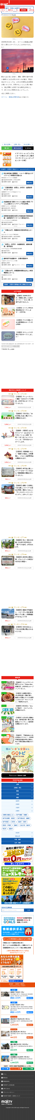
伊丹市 (13, 822)
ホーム (4, 1074)
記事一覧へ (17, 144)
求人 (17, 10)
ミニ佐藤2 (11, 349)
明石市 (4, 828)
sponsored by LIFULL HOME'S (17, 985)
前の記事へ (7, 144)
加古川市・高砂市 (25, 825)
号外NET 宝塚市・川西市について (11, 1096)
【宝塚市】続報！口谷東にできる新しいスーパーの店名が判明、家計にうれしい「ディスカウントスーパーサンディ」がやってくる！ (24, 490)
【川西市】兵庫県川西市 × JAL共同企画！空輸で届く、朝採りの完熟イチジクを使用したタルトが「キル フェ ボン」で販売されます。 (24, 697)
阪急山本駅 (16, 346)
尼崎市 (16, 825)
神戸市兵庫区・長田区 (9, 818)
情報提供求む (6, 1081)
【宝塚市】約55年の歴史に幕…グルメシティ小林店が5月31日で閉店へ (24, 559)
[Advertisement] (17, 370)
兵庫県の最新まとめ (8, 815)
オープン (4, 346)
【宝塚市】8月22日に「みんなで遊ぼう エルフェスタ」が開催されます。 (24, 708)
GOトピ (3, 10)
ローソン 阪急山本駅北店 (10, 97)
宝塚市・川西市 (22, 822)
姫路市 (11, 828)
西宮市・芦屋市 (7, 825)
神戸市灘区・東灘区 (21, 815)
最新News (10, 10)
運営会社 (5, 1077)
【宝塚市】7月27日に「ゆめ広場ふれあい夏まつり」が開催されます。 (24, 416)
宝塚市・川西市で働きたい (10, 169)
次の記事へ (27, 144)
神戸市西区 (6, 822)
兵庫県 (14, 14)
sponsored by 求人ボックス (27, 169)
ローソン (10, 346)
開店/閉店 (23, 10)
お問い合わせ (6, 1088)
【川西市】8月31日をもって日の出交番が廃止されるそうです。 (24, 629)
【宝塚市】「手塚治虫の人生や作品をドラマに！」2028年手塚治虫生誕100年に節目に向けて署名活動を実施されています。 (24, 739)
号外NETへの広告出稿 (8, 1085)
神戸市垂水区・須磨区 (24, 818)
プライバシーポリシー (8, 1092)
